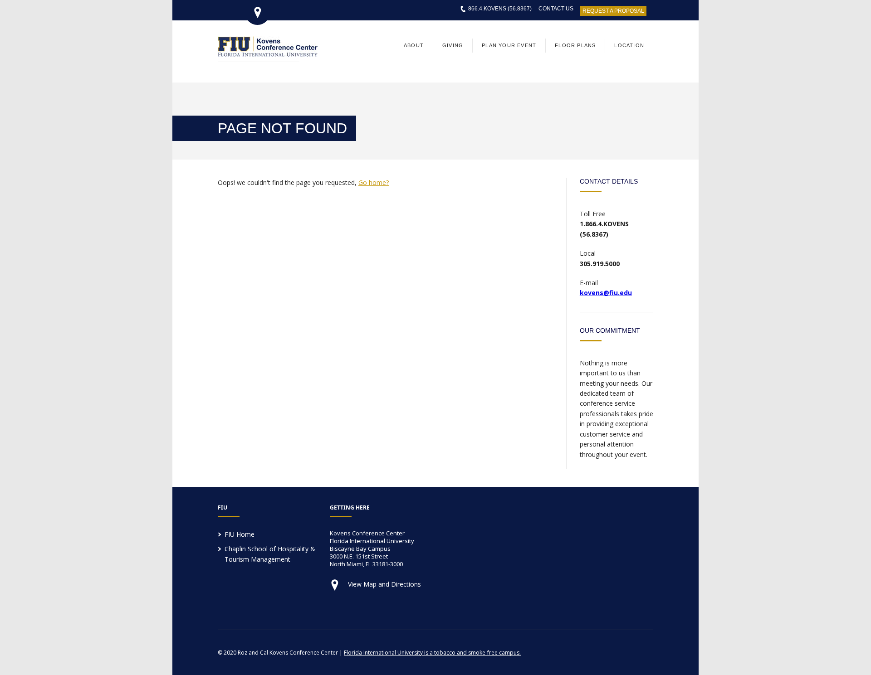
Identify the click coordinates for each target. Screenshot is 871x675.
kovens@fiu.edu (606, 292)
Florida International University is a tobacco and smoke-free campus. (432, 652)
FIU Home (239, 534)
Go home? (373, 182)
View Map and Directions (384, 584)
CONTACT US (555, 8)
